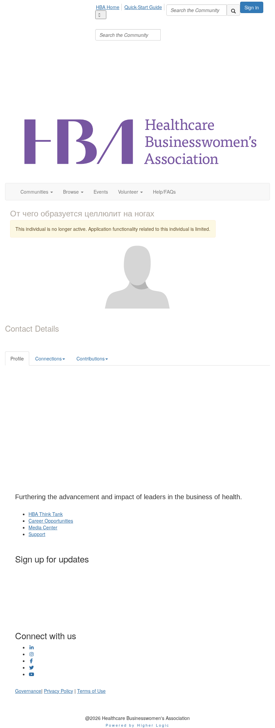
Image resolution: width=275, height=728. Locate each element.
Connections (48, 358)
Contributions (90, 358)
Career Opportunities (51, 520)
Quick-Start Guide (143, 7)
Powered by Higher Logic (138, 725)
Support (37, 534)
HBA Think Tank (46, 514)
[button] (36, 191)
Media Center (43, 527)
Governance (28, 690)
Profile (17, 358)
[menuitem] (109, 6)
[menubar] (130, 21)
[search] (233, 10)
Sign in (251, 7)
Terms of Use (91, 690)
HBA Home (107, 7)
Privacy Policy (58, 690)
